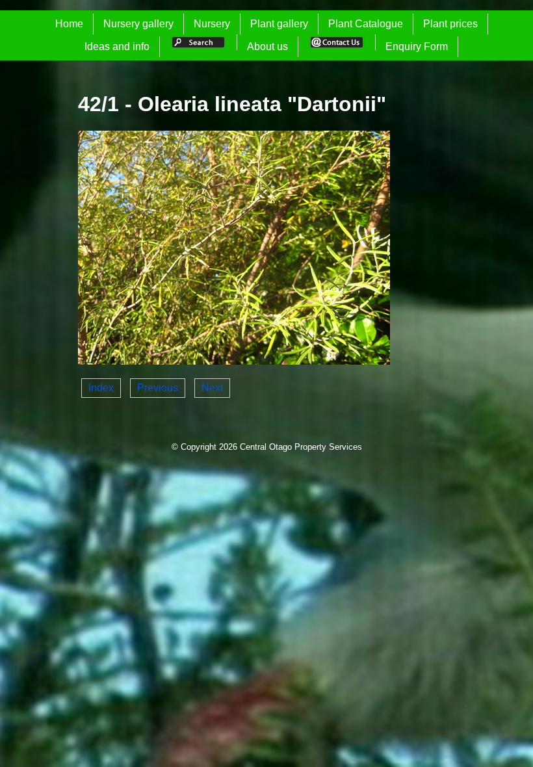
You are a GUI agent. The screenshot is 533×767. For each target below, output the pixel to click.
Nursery (212, 23)
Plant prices (450, 23)
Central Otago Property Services (301, 447)
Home (69, 23)
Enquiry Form (416, 46)
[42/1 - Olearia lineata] (234, 361)
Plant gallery (279, 23)
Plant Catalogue (365, 23)
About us (267, 46)
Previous (157, 387)
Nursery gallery (138, 23)
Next (212, 387)
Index (101, 387)
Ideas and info (117, 46)
